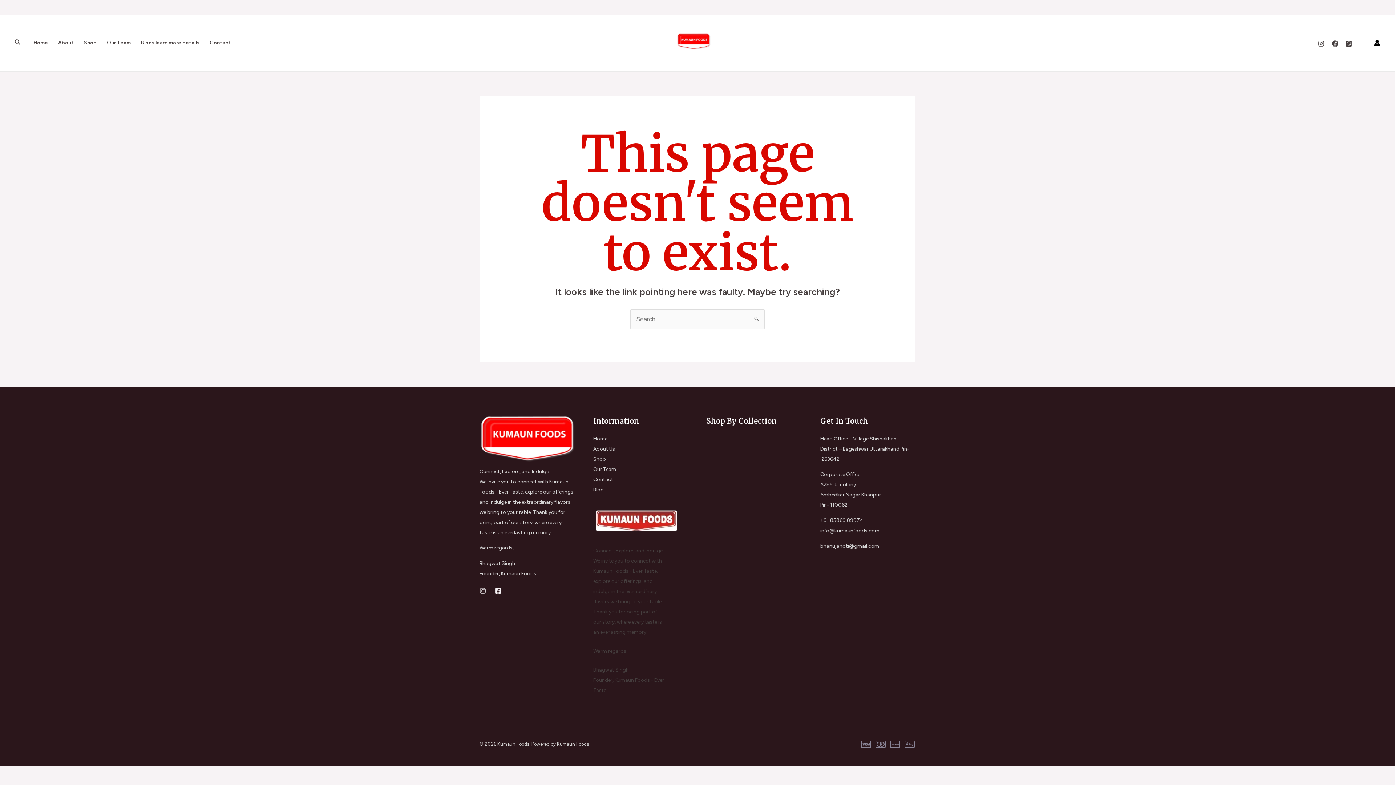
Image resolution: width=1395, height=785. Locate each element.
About (66, 43)
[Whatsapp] (1349, 43)
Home (40, 43)
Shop (90, 43)
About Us (604, 449)
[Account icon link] (1377, 43)
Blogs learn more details (170, 43)
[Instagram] (1321, 43)
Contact (220, 43)
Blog (598, 490)
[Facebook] (1335, 43)
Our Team (119, 43)
